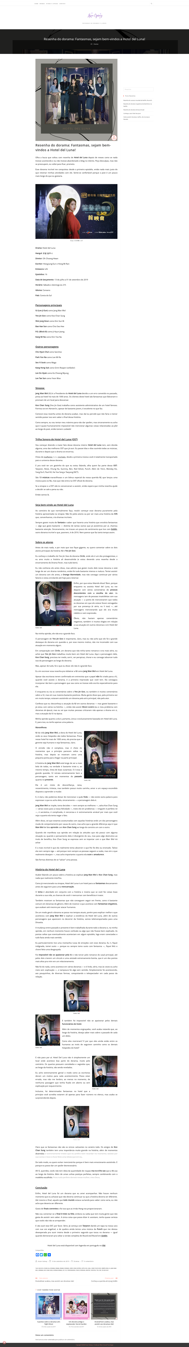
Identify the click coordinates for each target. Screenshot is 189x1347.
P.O (66, 1270)
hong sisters (77, 1268)
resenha (82, 1270)
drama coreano (64, 1268)
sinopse (88, 1270)
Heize (71, 1268)
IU (109, 1268)
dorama (52, 1268)
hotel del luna (86, 1268)
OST (64, 1270)
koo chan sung (48, 1270)
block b (41, 1268)
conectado (51, 1339)
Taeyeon (93, 1270)
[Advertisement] (138, 71)
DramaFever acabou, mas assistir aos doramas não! (104, 1323)
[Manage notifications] (4, 1342)
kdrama (40, 1270)
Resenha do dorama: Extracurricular (133, 110)
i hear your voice (96, 1268)
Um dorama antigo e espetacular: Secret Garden (76, 1323)
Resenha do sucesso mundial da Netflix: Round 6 (137, 100)
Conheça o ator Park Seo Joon (132, 113)
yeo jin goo (105, 1270)
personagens (71, 1270)
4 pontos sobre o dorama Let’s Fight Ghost (48, 1323)
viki (100, 1270)
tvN (97, 1270)
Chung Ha (47, 1268)
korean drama (57, 1270)
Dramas (96, 44)
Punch (78, 1270)
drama (57, 1268)
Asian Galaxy (42, 1261)
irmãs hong (105, 1268)
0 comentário (88, 1261)
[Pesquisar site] (151, 4)
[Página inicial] (91, 44)
